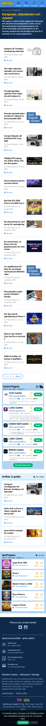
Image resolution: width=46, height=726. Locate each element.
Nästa (18, 376)
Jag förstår (23, 723)
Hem (3, 10)
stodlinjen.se (13, 459)
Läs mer (41, 555)
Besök (38, 394)
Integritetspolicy (8, 693)
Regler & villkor (25, 418)
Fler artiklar (40, 477)
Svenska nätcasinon (23, 465)
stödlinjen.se (13, 402)
